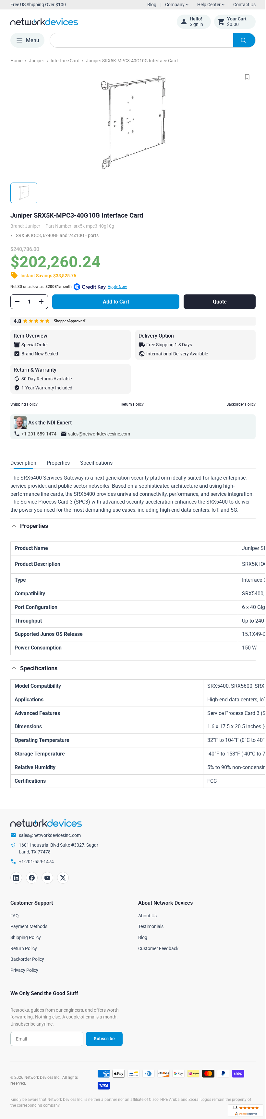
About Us (145, 923)
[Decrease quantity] (17, 301)
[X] (63, 886)
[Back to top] (14, 534)
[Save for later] (242, 77)
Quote (216, 302)
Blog (151, 4)
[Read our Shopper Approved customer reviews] (241, 1110)
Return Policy (129, 404)
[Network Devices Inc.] (88, 21)
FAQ (14, 923)
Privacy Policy (24, 978)
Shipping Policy (24, 404)
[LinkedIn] (16, 886)
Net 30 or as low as (68, 286)
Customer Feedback (156, 956)
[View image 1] (23, 193)
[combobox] (150, 40)
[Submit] (239, 40)
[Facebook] (32, 886)
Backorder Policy (236, 404)
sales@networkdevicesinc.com (99, 433)
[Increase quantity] (41, 301)
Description (23, 463)
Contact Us (239, 4)
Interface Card (65, 60)
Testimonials (148, 934)
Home (16, 60)
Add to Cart (114, 302)
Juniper (36, 60)
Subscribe (101, 1046)
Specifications (96, 463)
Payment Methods (28, 934)
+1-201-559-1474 (38, 433)
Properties (58, 463)
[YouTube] (47, 886)
